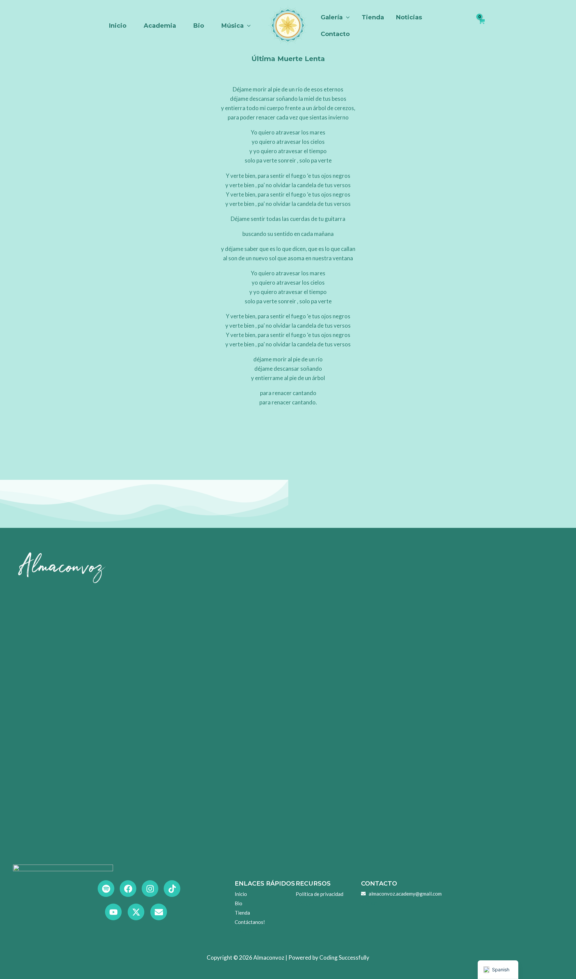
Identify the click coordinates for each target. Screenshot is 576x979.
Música (232, 25)
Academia (160, 25)
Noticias (409, 17)
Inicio (117, 25)
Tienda (373, 17)
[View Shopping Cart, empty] (481, 25)
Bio (198, 25)
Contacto (335, 34)
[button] (247, 25)
